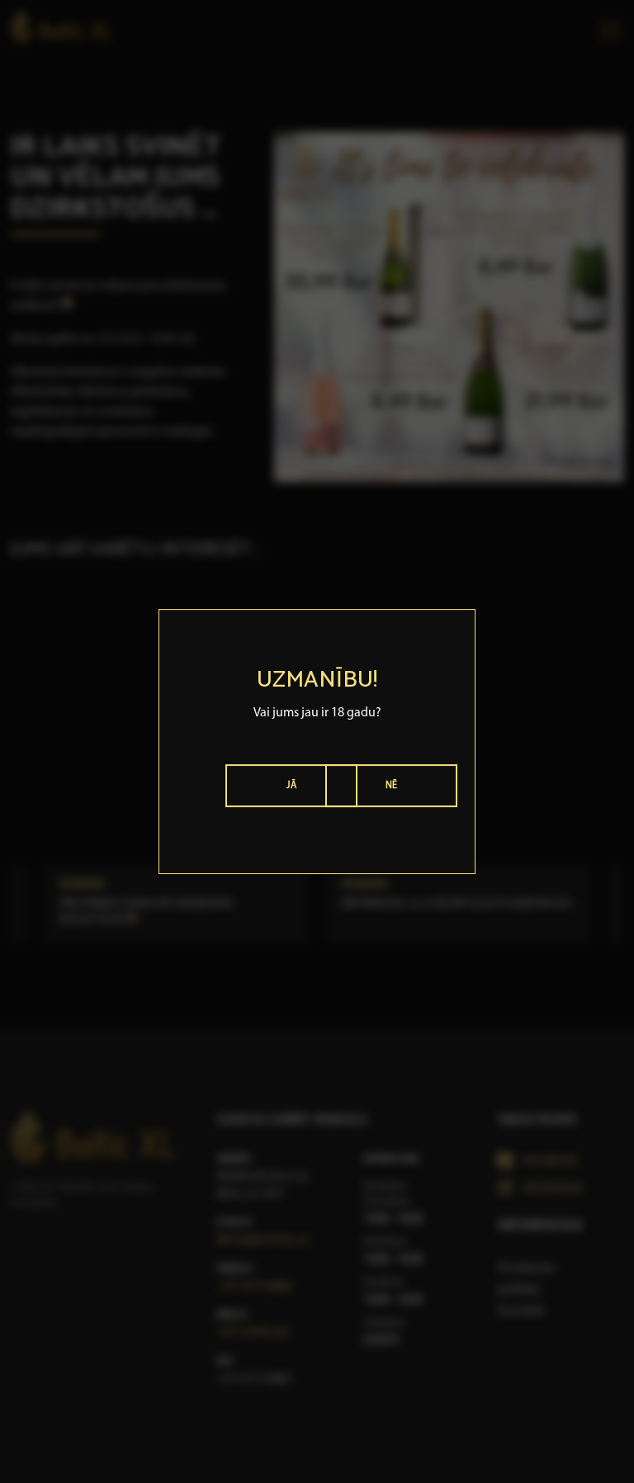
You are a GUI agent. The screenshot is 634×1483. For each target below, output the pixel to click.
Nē (392, 786)
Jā (291, 786)
